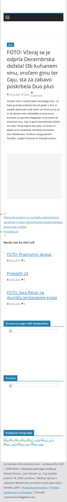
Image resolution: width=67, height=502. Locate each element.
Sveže (10, 45)
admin (27, 94)
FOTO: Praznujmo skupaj (29, 254)
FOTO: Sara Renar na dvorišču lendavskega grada (32, 295)
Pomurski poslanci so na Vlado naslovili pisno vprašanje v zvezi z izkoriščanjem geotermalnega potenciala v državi (33, 222)
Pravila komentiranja (34, 487)
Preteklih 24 (17, 273)
